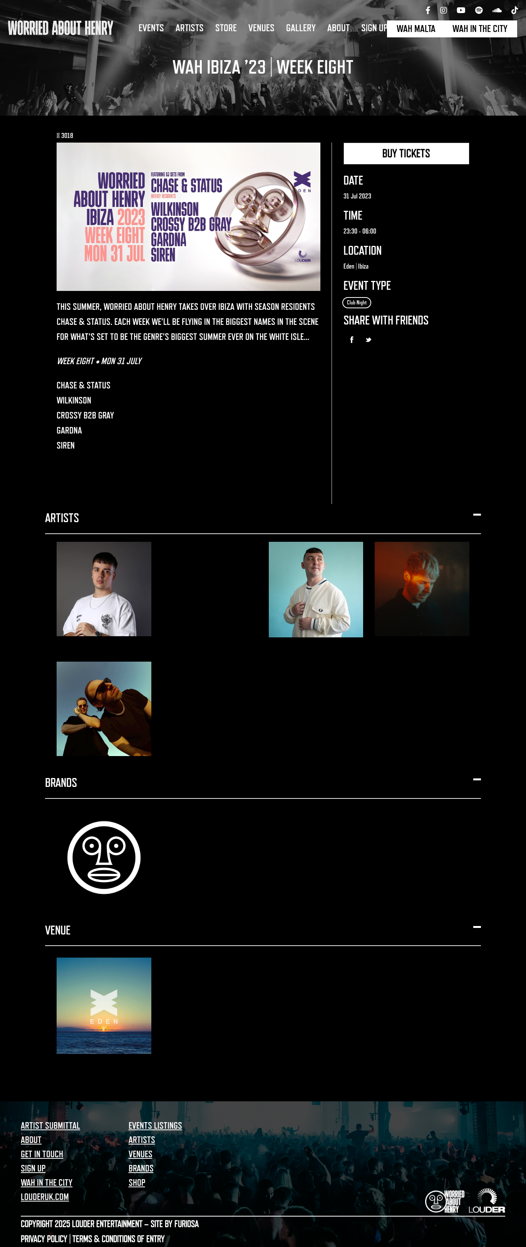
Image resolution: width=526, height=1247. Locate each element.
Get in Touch (42, 1154)
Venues (261, 28)
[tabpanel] (263, 58)
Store (226, 28)
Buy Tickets (406, 153)
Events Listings (155, 1125)
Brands (141, 1168)
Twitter (368, 339)
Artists (190, 28)
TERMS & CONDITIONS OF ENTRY (118, 1239)
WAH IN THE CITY (480, 29)
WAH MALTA (416, 29)
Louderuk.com (45, 1197)
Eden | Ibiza (356, 266)
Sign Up (374, 28)
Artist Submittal (50, 1125)
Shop (137, 1182)
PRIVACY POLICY (44, 1239)
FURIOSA (186, 1224)
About (338, 28)
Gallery (301, 28)
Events (151, 28)
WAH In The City (46, 1182)
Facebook (351, 339)
